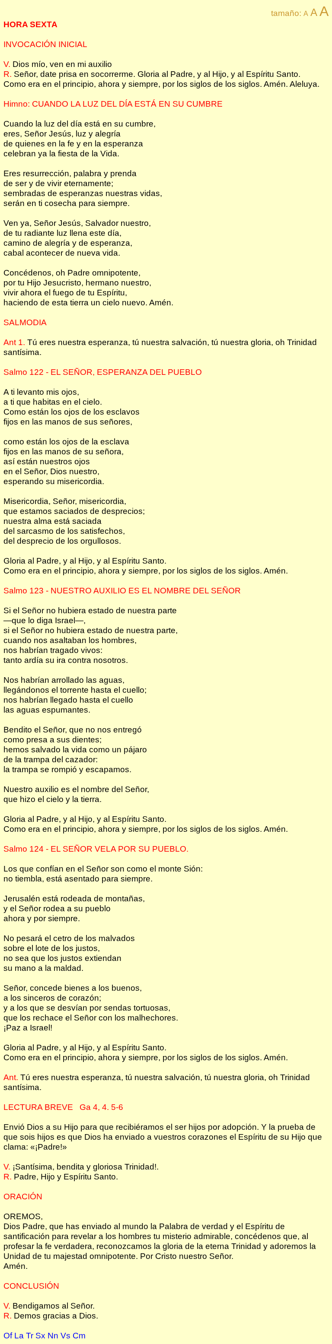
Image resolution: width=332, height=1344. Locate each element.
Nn (53, 1335)
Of (7, 1335)
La (19, 1335)
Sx (40, 1335)
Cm (79, 1335)
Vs (65, 1335)
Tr (29, 1335)
